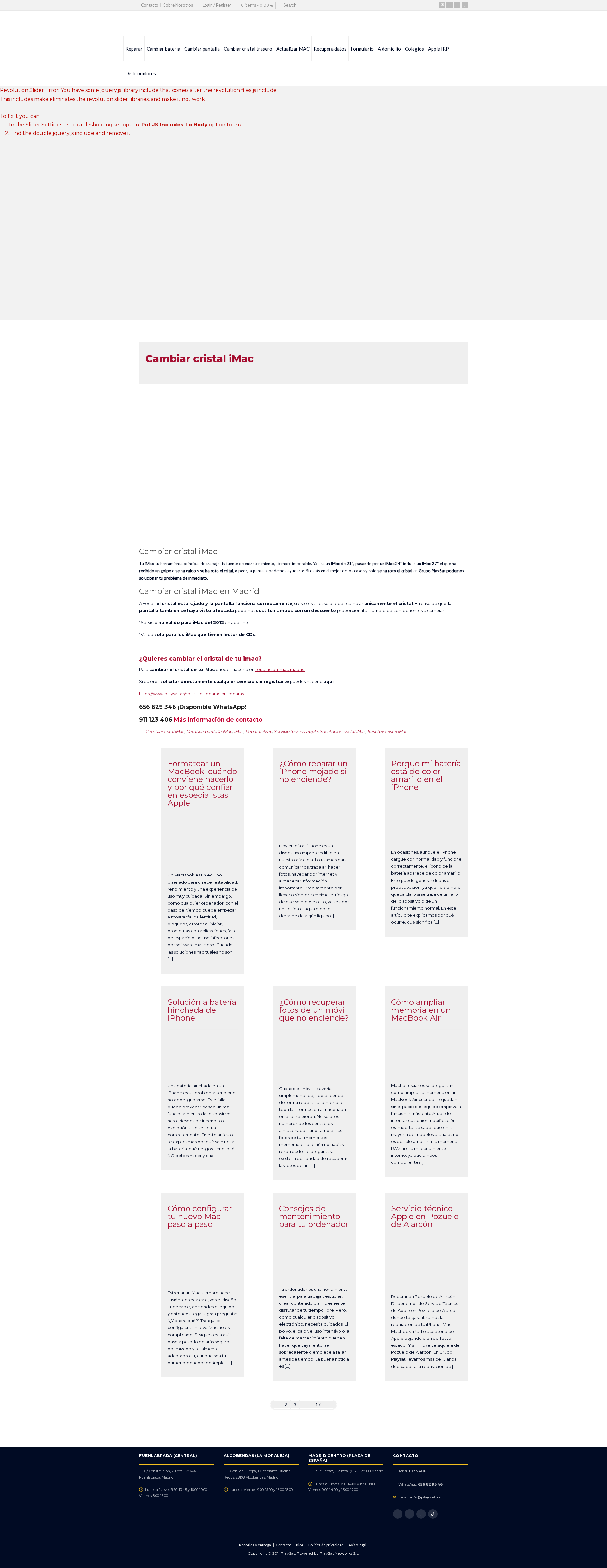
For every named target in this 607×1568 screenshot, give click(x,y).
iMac (238, 731)
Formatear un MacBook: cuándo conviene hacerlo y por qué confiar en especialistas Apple (202, 783)
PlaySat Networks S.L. (339, 1553)
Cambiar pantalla (202, 49)
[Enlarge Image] (203, 829)
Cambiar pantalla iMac (209, 731)
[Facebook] (449, 5)
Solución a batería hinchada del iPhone (202, 1009)
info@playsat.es (425, 1497)
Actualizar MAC (293, 49)
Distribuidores (140, 73)
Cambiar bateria (163, 49)
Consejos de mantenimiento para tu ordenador (313, 1216)
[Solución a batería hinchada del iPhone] (203, 1068)
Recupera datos (330, 49)
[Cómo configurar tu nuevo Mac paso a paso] (203, 1275)
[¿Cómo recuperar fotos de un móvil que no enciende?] (314, 1071)
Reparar (134, 49)
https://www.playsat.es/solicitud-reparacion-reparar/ (191, 693)
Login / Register (217, 5)
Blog (300, 1544)
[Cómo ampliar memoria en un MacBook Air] (426, 1068)
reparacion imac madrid (280, 669)
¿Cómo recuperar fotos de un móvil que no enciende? (314, 1009)
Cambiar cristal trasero (248, 49)
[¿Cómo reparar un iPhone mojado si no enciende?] (314, 828)
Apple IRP (438, 49)
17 (318, 1404)
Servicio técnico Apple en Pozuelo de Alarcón (425, 1216)
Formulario (362, 49)
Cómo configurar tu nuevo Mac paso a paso (200, 1216)
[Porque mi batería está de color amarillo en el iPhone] (426, 834)
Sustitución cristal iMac (342, 731)
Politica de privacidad (326, 1544)
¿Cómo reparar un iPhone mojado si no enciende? (313, 771)
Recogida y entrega (255, 1544)
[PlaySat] (144, 23)
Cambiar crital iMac (164, 731)
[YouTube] (465, 5)
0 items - (257, 5)
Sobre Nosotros (178, 5)
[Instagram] (457, 5)
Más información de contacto (218, 719)
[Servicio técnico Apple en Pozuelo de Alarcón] (426, 1279)
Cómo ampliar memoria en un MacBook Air (421, 1009)
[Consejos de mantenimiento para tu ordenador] (314, 1271)
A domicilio (389, 49)
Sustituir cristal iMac (387, 731)
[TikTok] (433, 1514)
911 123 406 (415, 1471)
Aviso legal (357, 1544)
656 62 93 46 (430, 1484)
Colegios (414, 49)
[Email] (442, 5)
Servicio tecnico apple (296, 731)
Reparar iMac (258, 731)
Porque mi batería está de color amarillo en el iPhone (426, 775)
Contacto (149, 5)
